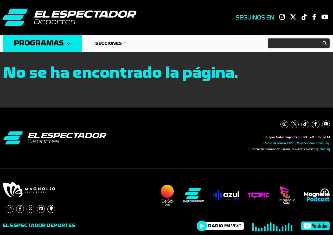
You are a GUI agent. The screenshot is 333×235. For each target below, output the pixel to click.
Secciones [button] (109, 43)
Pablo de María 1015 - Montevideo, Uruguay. (297, 143)
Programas (39, 43)
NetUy (325, 149)
